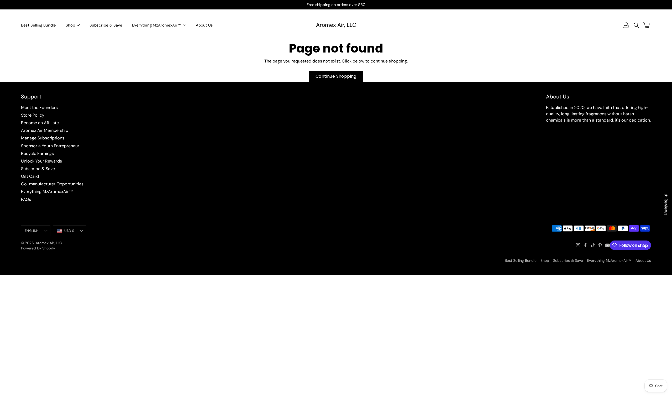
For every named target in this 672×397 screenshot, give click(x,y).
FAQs (26, 199)
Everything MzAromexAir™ (156, 25)
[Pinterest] (600, 245)
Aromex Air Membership (44, 130)
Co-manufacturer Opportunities (52, 184)
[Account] (626, 25)
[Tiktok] (592, 245)
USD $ (69, 230)
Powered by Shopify (38, 248)
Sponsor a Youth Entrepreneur (50, 146)
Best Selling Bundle (38, 25)
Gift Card (30, 176)
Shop (70, 25)
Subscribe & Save (106, 25)
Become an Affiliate (40, 123)
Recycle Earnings (37, 153)
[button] (636, 25)
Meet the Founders (39, 107)
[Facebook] (585, 245)
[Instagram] (578, 245)
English (32, 230)
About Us (204, 25)
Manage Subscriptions (42, 138)
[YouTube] (607, 245)
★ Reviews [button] (666, 205)
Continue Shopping (336, 76)
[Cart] (647, 25)
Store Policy (32, 115)
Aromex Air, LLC (336, 25)
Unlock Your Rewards (41, 161)
